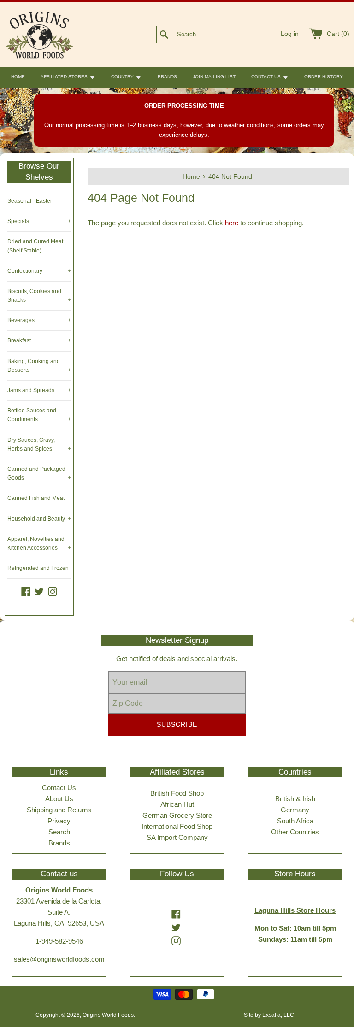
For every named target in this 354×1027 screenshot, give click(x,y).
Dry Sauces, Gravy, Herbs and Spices (39, 444)
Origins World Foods (108, 1015)
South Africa (295, 821)
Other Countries (295, 832)
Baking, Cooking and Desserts (39, 365)
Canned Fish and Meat (36, 498)
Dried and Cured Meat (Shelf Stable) (35, 245)
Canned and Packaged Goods (39, 473)
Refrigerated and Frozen (38, 568)
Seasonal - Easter (29, 201)
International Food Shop (177, 826)
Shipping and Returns (59, 810)
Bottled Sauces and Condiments (39, 415)
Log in (290, 33)
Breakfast (39, 340)
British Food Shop (177, 793)
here (231, 223)
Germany (295, 810)
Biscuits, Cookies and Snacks (39, 295)
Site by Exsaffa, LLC (269, 1015)
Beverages (39, 320)
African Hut (177, 804)
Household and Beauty (39, 519)
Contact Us (59, 788)
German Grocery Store (177, 815)
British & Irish (295, 799)
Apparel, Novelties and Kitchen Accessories (39, 543)
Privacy (59, 821)
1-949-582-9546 (59, 941)
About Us (59, 799)
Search (59, 832)
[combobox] (226, 34)
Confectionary (39, 271)
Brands (59, 843)
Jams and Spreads (39, 390)
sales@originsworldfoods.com (59, 959)
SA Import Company (177, 837)
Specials (39, 221)
